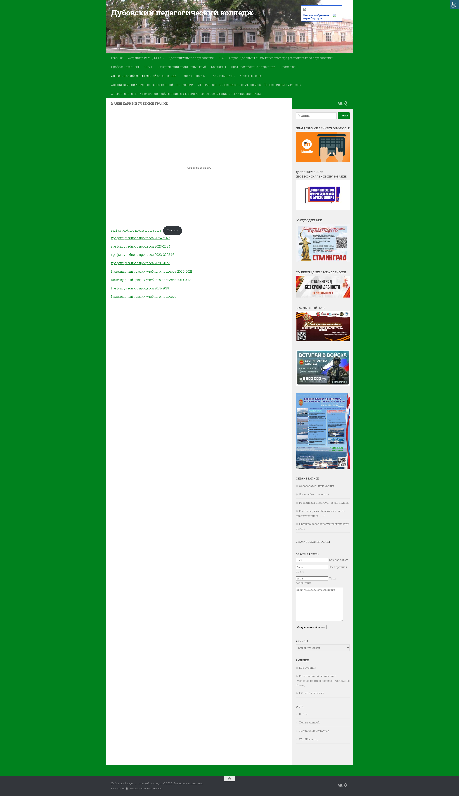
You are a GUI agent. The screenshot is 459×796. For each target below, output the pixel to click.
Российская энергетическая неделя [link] (324, 502)
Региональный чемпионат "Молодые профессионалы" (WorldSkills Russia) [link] (323, 680)
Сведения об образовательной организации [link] (143, 76)
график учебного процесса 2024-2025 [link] (140, 238)
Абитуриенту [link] (223, 76)
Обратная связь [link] (251, 76)
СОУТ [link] (149, 67)
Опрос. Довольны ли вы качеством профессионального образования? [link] (281, 58)
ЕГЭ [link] (221, 58)
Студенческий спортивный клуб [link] (182, 67)
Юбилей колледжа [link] (311, 693)
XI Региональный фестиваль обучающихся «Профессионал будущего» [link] (250, 85)
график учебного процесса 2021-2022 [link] (140, 263)
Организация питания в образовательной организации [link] (152, 85)
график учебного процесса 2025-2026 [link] (136, 230)
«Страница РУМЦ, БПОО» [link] (146, 58)
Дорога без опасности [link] (314, 494)
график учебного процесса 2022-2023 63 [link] (142, 254)
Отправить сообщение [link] (311, 627)
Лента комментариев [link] (314, 731)
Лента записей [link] (309, 722)
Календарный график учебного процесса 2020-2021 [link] (151, 271)
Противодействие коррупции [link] (253, 67)
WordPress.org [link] (308, 739)
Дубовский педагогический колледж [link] (182, 12)
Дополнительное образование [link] (191, 58)
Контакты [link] (218, 67)
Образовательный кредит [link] (316, 486)
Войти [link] (303, 714)
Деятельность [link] (194, 76)
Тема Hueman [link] (154, 788)
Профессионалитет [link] (125, 67)
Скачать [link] (172, 230)
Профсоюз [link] (287, 67)
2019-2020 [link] (184, 280)
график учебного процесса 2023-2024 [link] (140, 246)
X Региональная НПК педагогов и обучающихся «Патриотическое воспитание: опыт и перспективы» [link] (186, 93)
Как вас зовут (338, 560)
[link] (454, 4)
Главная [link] (117, 58)
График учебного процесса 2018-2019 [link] (140, 288)
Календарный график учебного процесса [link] (144, 280)
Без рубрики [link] (307, 667)
